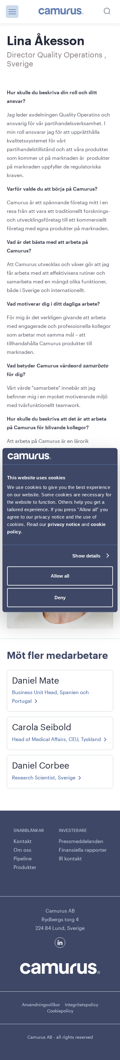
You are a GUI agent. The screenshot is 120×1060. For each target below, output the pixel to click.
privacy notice (64, 524)
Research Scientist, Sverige (43, 777)
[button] (12, 11)
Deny (60, 597)
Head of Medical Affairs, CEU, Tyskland (56, 739)
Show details (86, 555)
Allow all (60, 576)
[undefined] (61, 11)
